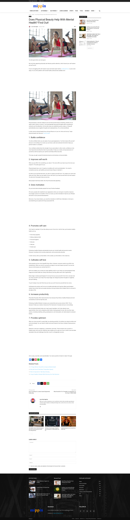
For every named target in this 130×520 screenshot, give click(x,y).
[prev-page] (30, 434)
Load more (90, 48)
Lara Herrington (35, 26)
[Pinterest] (44, 383)
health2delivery (65, 68)
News (33, 14)
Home (30, 14)
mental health (46, 133)
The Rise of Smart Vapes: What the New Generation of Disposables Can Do (52, 429)
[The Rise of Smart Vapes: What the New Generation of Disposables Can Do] (52, 421)
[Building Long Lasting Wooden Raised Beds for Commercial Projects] (82, 28)
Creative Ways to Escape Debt (42, 487)
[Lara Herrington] (30, 26)
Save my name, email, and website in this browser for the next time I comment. (48, 466)
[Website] (94, 511)
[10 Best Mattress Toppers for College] (32, 482)
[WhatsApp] (48, 383)
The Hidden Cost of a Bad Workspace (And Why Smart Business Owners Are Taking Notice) (36, 429)
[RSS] (87, 511)
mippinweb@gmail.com (58, 513)
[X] (41, 383)
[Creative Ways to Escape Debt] (32, 489)
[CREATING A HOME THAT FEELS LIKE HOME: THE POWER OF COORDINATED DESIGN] (82, 36)
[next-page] (32, 434)
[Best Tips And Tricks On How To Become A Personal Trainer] (32, 495)
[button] (99, 10)
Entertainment (64, 425)
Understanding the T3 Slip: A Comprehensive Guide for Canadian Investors (93, 43)
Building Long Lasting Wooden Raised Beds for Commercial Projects (93, 28)
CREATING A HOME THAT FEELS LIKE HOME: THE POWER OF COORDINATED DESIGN (93, 35)
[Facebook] (38, 383)
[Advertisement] (52, 81)
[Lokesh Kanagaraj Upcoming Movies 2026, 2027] (68, 421)
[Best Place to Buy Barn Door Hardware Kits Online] (82, 22)
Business (30, 425)
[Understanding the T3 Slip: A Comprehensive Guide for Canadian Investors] (82, 43)
